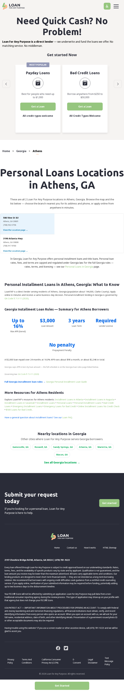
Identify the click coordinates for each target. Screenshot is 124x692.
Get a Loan (37, 106)
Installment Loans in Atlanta (69, 399)
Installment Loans (46, 402)
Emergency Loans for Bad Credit (60, 406)
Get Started (62, 685)
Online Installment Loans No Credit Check (98, 406)
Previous (6, 84)
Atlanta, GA (85, 446)
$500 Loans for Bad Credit (19, 409)
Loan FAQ (67, 417)
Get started (109, 503)
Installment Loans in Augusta (99, 399)
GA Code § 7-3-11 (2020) (17, 298)
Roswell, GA (41, 446)
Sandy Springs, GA (63, 446)
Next (118, 84)
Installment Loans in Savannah (20, 402)
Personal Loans (64, 402)
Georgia (21, 151)
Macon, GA (62, 454)
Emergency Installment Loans (27, 406)
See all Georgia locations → (62, 462)
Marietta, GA (104, 446)
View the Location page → (15, 230)
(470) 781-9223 (62, 559)
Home (6, 151)
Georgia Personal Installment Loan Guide (66, 381)
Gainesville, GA (21, 446)
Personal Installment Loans (87, 402)
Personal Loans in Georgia (79, 266)
